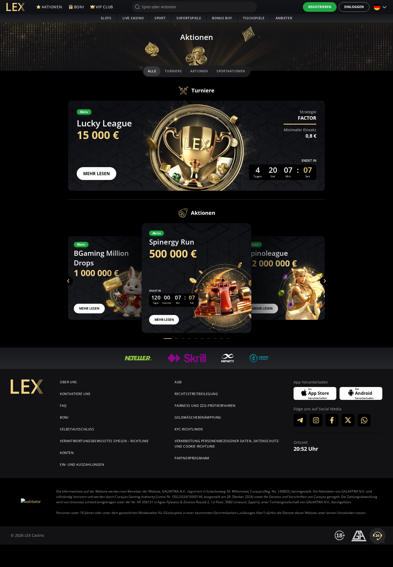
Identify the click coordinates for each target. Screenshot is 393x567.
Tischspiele (254, 18)
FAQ (63, 405)
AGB (178, 382)
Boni (64, 417)
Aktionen (199, 71)
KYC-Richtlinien (189, 429)
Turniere (173, 71)
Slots (106, 18)
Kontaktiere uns (75, 394)
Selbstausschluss (77, 429)
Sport (160, 18)
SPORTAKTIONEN (231, 71)
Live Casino (133, 18)
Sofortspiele (188, 18)
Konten (67, 452)
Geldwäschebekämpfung (198, 417)
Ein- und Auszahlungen (82, 464)
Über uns (68, 382)
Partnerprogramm (192, 458)
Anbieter (284, 18)
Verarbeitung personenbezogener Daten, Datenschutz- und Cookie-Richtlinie (227, 444)
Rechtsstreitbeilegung (196, 394)
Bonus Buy (222, 18)
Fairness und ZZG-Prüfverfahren (205, 405)
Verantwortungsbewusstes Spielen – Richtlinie (104, 441)
